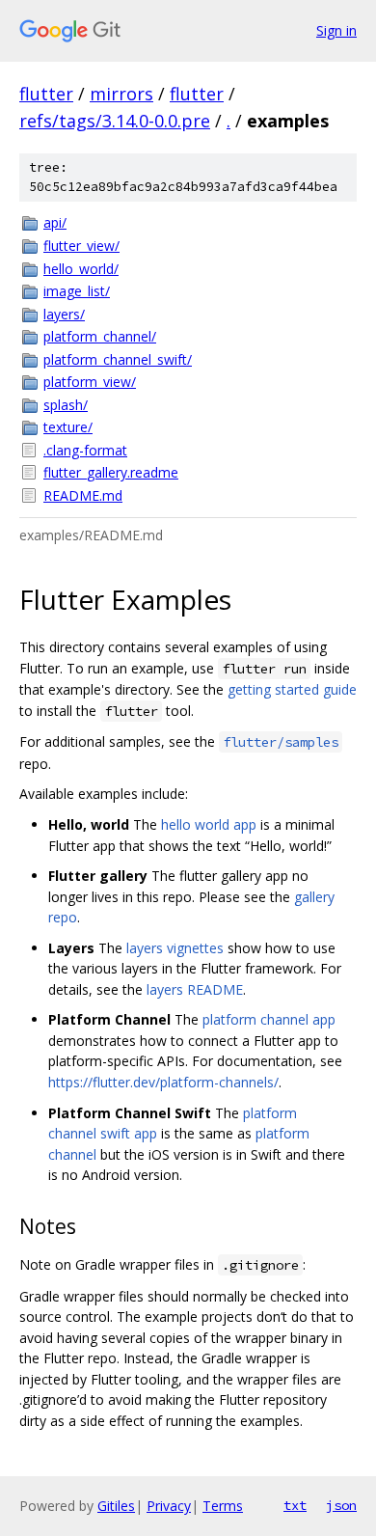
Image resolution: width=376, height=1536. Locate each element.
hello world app (208, 824)
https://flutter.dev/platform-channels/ (163, 1082)
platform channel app (269, 1019)
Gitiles (116, 1505)
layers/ (64, 314)
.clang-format (85, 450)
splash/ (65, 405)
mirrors (121, 93)
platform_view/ (89, 381)
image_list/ (76, 291)
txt (295, 1505)
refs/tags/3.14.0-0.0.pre (114, 120)
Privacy (169, 1505)
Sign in (336, 30)
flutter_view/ (81, 245)
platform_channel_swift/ (117, 359)
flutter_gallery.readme (110, 472)
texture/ (68, 427)
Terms (222, 1505)
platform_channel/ (99, 336)
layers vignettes (175, 948)
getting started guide (292, 689)
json (341, 1505)
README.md (82, 495)
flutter (46, 93)
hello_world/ (81, 269)
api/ (55, 222)
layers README (195, 989)
